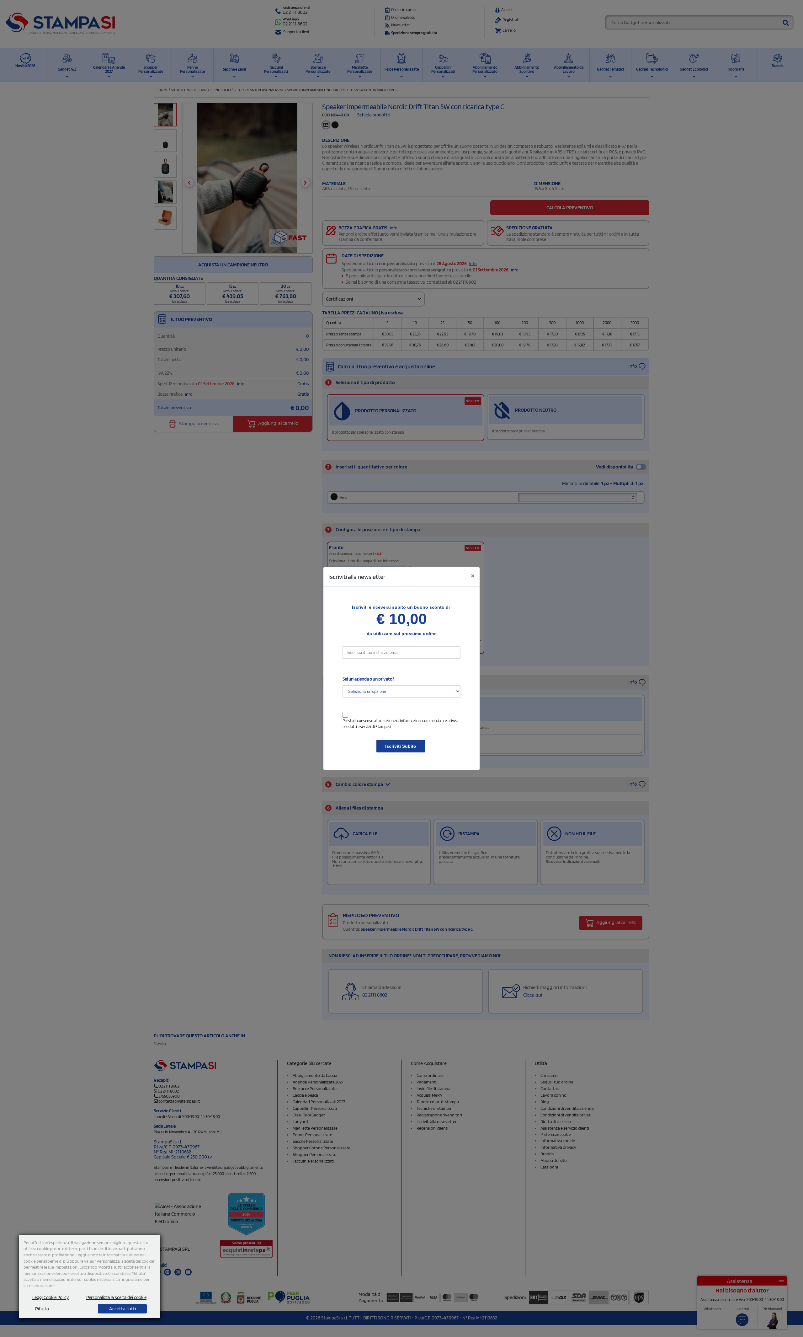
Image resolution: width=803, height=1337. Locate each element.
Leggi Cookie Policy (50, 1297)
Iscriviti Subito (400, 746)
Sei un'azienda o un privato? (368, 679)
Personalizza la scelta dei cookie (116, 1297)
